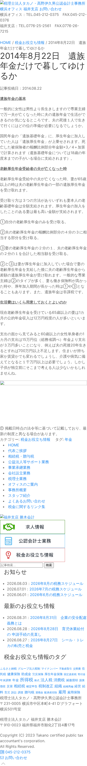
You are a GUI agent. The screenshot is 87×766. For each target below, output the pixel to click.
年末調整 (5, 680)
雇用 (62, 691)
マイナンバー (49, 668)
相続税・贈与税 (20, 456)
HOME (13, 445)
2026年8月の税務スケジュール (57, 583)
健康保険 (13, 674)
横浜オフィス (11, 9)
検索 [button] (49, 565)
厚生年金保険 (54, 674)
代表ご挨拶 (17, 450)
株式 (36, 680)
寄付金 (81, 674)
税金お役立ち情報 (35, 439)
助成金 (26, 674)
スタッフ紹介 (18, 495)
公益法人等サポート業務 (28, 461)
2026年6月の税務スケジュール (56, 594)
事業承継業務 (18, 467)
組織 (58, 686)
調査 (20, 692)
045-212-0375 (17, 752)
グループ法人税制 (29, 668)
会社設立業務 (18, 473)
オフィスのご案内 (22, 484)
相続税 (19, 686)
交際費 (77, 668)
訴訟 (14, 692)
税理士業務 (17, 478)
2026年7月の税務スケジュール (55, 589)
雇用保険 (73, 692)
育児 (7, 692)
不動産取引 (65, 668)
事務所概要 (17, 489)
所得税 (26, 679)
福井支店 (30, 9)
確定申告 (31, 686)
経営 (77, 686)
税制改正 (46, 686)
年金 (68, 439)
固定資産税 (70, 674)
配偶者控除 (50, 692)
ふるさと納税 (8, 668)
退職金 (39, 692)
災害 (10, 686)
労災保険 (37, 674)
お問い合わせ (50, 9)
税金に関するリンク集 (26, 506)
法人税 (46, 679)
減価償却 (72, 680)
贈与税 (29, 692)
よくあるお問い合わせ (26, 501)
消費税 (59, 680)
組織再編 (68, 686)
